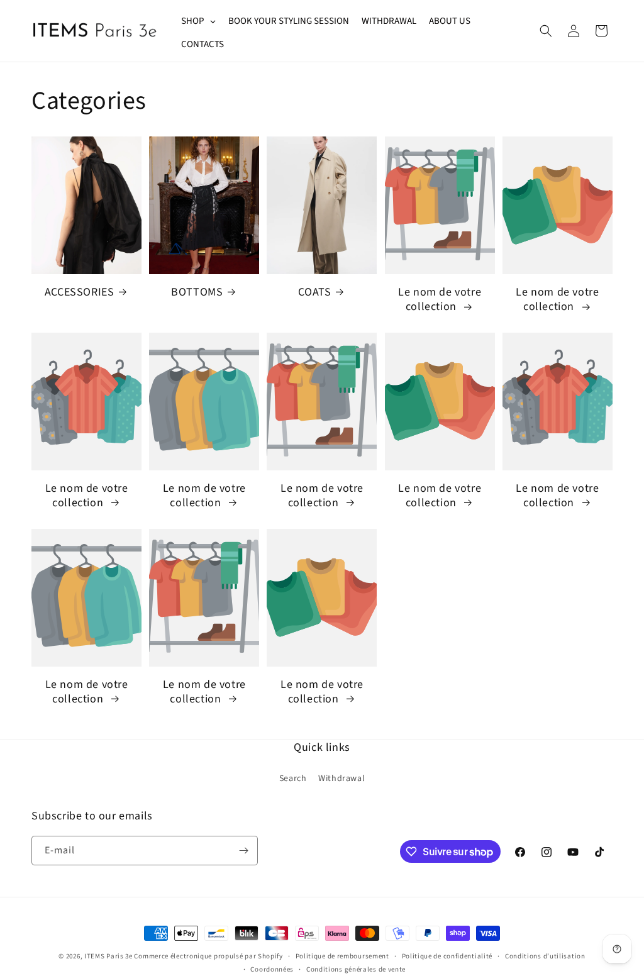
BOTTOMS (197, 292)
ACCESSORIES (79, 292)
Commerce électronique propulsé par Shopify (208, 956)
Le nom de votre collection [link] (439, 299)
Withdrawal (341, 778)
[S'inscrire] (243, 850)
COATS (314, 292)
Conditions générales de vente (356, 969)
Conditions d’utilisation (545, 956)
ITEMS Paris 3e (108, 956)
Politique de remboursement (342, 956)
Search (293, 778)
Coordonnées (272, 969)
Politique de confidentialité (447, 956)
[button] (546, 31)
